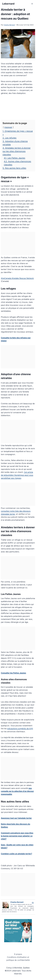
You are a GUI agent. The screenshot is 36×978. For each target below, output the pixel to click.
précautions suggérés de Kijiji (20, 728)
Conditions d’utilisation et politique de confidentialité (18, 958)
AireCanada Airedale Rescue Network (17, 278)
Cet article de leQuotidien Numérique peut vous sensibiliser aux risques (17, 475)
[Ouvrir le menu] (32, 3)
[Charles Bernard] (6, 905)
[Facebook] (33, 903)
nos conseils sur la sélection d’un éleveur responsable (17, 791)
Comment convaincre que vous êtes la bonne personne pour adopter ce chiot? (17, 836)
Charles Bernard (9, 25)
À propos (18, 954)
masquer (8, 127)
